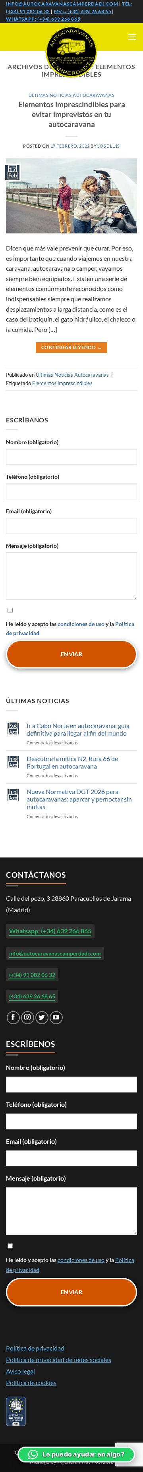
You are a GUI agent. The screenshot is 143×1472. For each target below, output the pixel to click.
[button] (132, 36)
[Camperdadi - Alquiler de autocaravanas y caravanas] (71, 52)
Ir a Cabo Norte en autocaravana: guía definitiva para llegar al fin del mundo (78, 729)
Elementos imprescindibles (62, 383)
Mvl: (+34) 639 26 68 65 (83, 11)
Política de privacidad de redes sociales (58, 1359)
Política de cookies (31, 1382)
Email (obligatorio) (29, 511)
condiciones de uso (81, 623)
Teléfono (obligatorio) (32, 476)
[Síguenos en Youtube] (56, 1017)
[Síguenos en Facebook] (13, 1017)
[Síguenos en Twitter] (41, 1017)
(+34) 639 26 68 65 (32, 996)
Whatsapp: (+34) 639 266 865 (43, 19)
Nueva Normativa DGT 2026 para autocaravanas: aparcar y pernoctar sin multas (79, 799)
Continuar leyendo (71, 347)
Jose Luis (109, 145)
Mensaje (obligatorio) (32, 545)
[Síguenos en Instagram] (27, 1017)
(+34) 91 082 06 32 (32, 974)
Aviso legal (20, 1371)
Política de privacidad (35, 1348)
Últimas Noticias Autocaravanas (72, 95)
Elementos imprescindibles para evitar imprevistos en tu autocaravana (71, 114)
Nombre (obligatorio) (32, 442)
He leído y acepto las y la (70, 628)
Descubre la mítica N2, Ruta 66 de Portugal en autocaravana (72, 762)
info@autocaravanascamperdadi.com (62, 4)
